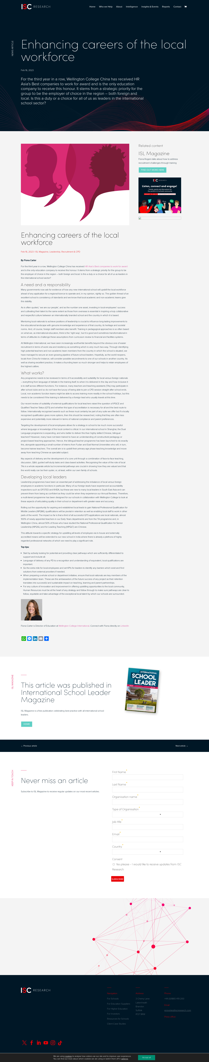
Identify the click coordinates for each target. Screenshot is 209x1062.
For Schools (113, 998)
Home (92, 7)
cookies (68, 1056)
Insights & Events (149, 7)
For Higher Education (117, 1008)
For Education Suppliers (118, 1003)
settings (124, 1059)
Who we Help (105, 7)
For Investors (113, 1013)
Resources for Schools (118, 1018)
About (119, 7)
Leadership (54, 251)
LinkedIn (125, 625)
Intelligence (132, 7)
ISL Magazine (41, 251)
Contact (177, 7)
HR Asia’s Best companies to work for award (106, 266)
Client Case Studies (116, 1023)
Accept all (146, 1057)
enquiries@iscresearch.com (177, 1010)
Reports (166, 7)
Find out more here (152, 170)
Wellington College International (74, 625)
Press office (170, 1016)
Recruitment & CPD (70, 251)
